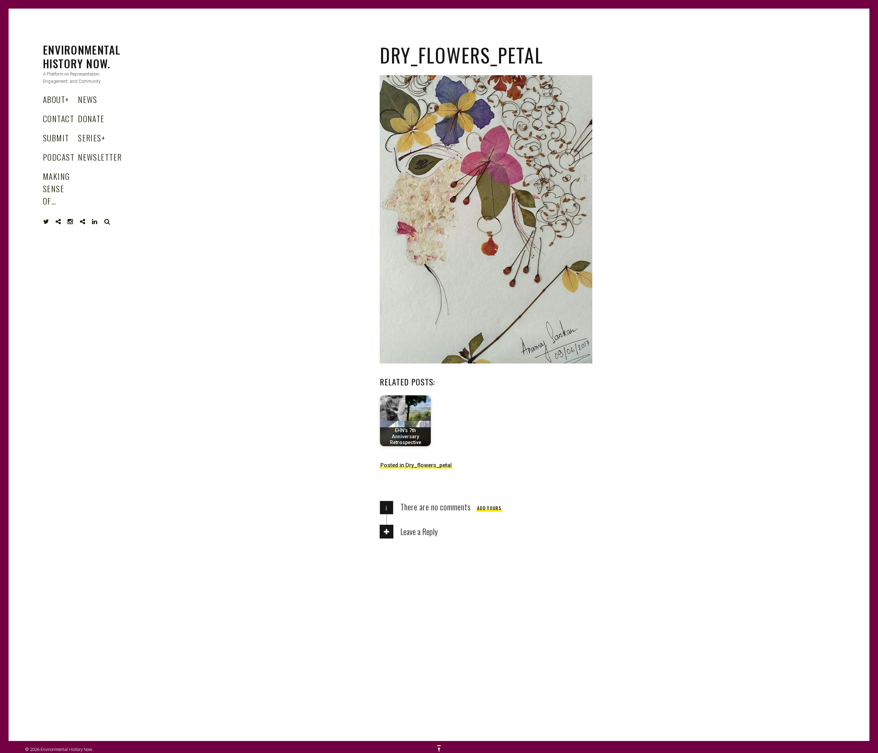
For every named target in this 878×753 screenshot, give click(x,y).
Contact (58, 118)
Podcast (58, 157)
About (56, 99)
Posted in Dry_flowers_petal (416, 465)
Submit (56, 137)
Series (91, 137)
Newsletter (100, 157)
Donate (91, 118)
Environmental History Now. (82, 56)
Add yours (489, 508)
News (87, 99)
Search (107, 222)
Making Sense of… (56, 188)
